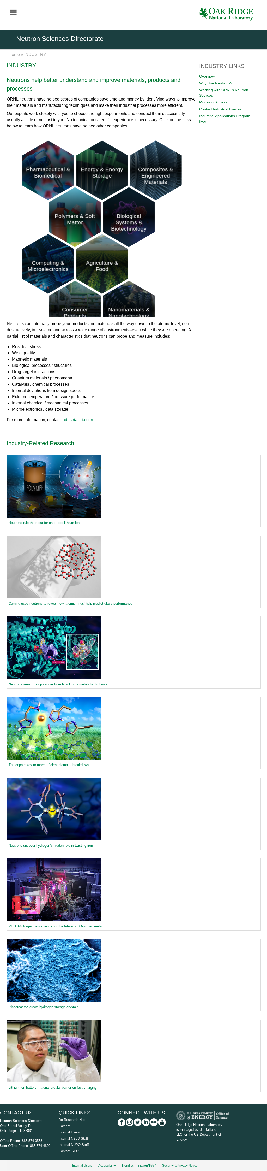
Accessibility (107, 1165)
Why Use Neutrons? (215, 83)
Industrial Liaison (77, 419)
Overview (207, 76)
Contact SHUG (70, 1151)
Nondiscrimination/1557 (139, 1165)
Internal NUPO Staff (74, 1145)
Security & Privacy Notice (180, 1165)
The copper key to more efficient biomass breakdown (49, 765)
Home (14, 54)
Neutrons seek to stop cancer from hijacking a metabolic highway (58, 684)
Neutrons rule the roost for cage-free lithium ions (45, 523)
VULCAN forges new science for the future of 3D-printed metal (55, 926)
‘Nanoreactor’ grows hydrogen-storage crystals (43, 1007)
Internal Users (69, 1132)
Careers (64, 1126)
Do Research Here (72, 1120)
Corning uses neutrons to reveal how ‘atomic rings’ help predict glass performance (70, 603)
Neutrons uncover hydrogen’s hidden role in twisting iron (51, 846)
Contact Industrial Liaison (220, 109)
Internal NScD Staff (73, 1138)
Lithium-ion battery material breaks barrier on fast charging (52, 1088)
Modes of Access (213, 102)
